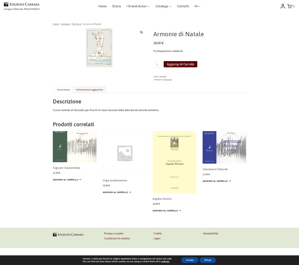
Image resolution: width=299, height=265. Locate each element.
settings (165, 261)
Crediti (158, 233)
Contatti (183, 6)
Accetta (190, 260)
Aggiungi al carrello (180, 64)
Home (102, 6)
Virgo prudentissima (115, 180)
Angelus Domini (162, 198)
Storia (116, 6)
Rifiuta (207, 260)
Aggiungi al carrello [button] (65, 179)
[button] (141, 32)
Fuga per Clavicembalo (66, 167)
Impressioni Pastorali (215, 169)
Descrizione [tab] (63, 89)
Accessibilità (210, 233)
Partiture (167, 80)
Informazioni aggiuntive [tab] (89, 89)
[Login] (283, 6)
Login (157, 238)
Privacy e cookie (113, 233)
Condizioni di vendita (117, 238)
